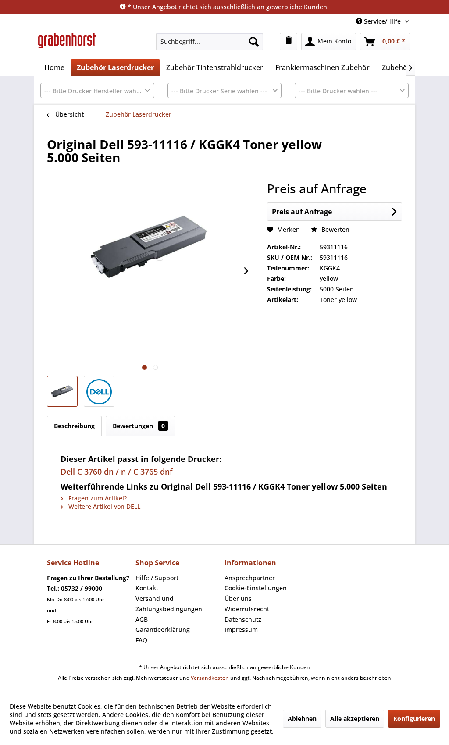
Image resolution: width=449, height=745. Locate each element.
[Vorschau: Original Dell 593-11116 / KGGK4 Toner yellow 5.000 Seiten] (99, 391)
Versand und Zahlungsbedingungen (168, 603)
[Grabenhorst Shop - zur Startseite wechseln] (67, 44)
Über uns (238, 598)
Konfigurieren (414, 718)
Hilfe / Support (156, 578)
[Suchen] (254, 41)
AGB (141, 619)
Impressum (241, 629)
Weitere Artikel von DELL (103, 506)
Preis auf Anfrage (302, 211)
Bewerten (334, 229)
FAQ (141, 640)
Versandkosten (210, 677)
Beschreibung (74, 426)
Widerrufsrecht (246, 609)
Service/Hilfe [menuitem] (382, 21)
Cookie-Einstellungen (255, 588)
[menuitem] (209, 41)
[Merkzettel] (288, 41)
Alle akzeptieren (354, 718)
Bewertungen (139, 426)
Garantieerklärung (162, 629)
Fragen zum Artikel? (97, 498)
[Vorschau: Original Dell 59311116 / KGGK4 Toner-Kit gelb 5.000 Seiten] (62, 391)
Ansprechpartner (249, 578)
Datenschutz (242, 619)
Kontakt (146, 588)
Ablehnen (302, 718)
